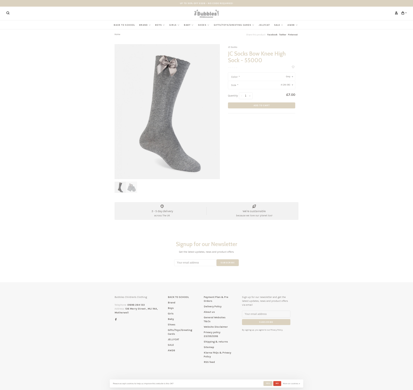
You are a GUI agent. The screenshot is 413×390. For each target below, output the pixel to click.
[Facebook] (116, 319)
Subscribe (228, 262)
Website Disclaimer (216, 326)
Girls (172, 25)
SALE (277, 25)
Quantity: (233, 95)
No (277, 383)
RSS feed (209, 362)
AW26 (291, 25)
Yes (268, 383)
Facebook (272, 34)
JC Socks (232, 47)
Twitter (282, 34)
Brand (143, 25)
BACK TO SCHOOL (124, 25)
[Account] (397, 13)
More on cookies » (291, 383)
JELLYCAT (264, 25)
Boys (158, 25)
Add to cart (262, 105)
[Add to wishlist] (293, 67)
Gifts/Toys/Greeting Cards (233, 25)
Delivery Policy (213, 306)
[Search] (8, 13)
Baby (187, 25)
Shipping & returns (216, 341)
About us (209, 311)
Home (117, 34)
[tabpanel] (167, 111)
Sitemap (209, 347)
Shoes (202, 25)
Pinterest (293, 34)
